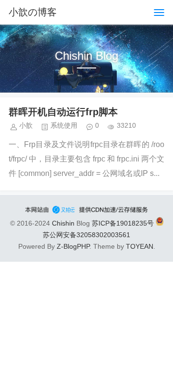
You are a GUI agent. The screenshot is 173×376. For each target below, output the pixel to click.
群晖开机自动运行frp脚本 (63, 112)
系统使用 (63, 125)
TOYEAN (139, 246)
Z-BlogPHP (73, 246)
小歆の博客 (33, 12)
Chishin (63, 223)
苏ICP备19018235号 (123, 223)
